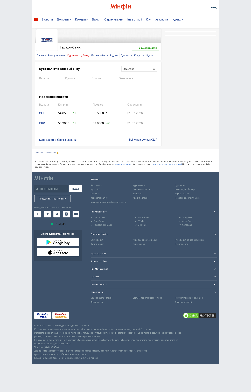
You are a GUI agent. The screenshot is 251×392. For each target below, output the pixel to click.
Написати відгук (147, 48)
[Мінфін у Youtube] (76, 214)
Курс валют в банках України (57, 139)
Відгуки (114, 55)
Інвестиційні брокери (185, 189)
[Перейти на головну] (125, 7)
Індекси (177, 19)
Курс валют (96, 185)
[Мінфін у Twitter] (56, 214)
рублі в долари (160, 164)
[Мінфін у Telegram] (47, 214)
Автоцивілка (97, 302)
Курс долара (139, 185)
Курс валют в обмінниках (145, 240)
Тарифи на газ (182, 193)
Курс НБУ (95, 189)
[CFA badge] (78, 316)
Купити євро (139, 244)
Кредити (81, 19)
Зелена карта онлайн (101, 298)
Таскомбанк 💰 (52, 153)
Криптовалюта (157, 19)
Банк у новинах (56, 55)
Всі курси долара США (143, 139)
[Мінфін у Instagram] (66, 214)
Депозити (64, 19)
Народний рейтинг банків (187, 198)
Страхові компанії (183, 302)
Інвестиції (134, 19)
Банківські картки (141, 189)
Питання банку (99, 55)
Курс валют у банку (78, 55)
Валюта (47, 19)
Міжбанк (95, 193)
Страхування (113, 19)
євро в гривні (175, 164)
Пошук (75, 188)
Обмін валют (97, 240)
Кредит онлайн (140, 198)
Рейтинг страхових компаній (189, 298)
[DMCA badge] (200, 316)
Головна (41, 55)
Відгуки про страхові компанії (147, 298)
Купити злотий (182, 244)
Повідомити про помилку (52, 198)
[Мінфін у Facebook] (37, 214)
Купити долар (97, 244)
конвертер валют (123, 164)
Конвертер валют (99, 198)
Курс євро (180, 185)
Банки (96, 19)
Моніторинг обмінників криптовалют (108, 202)
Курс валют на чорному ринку (189, 240)
